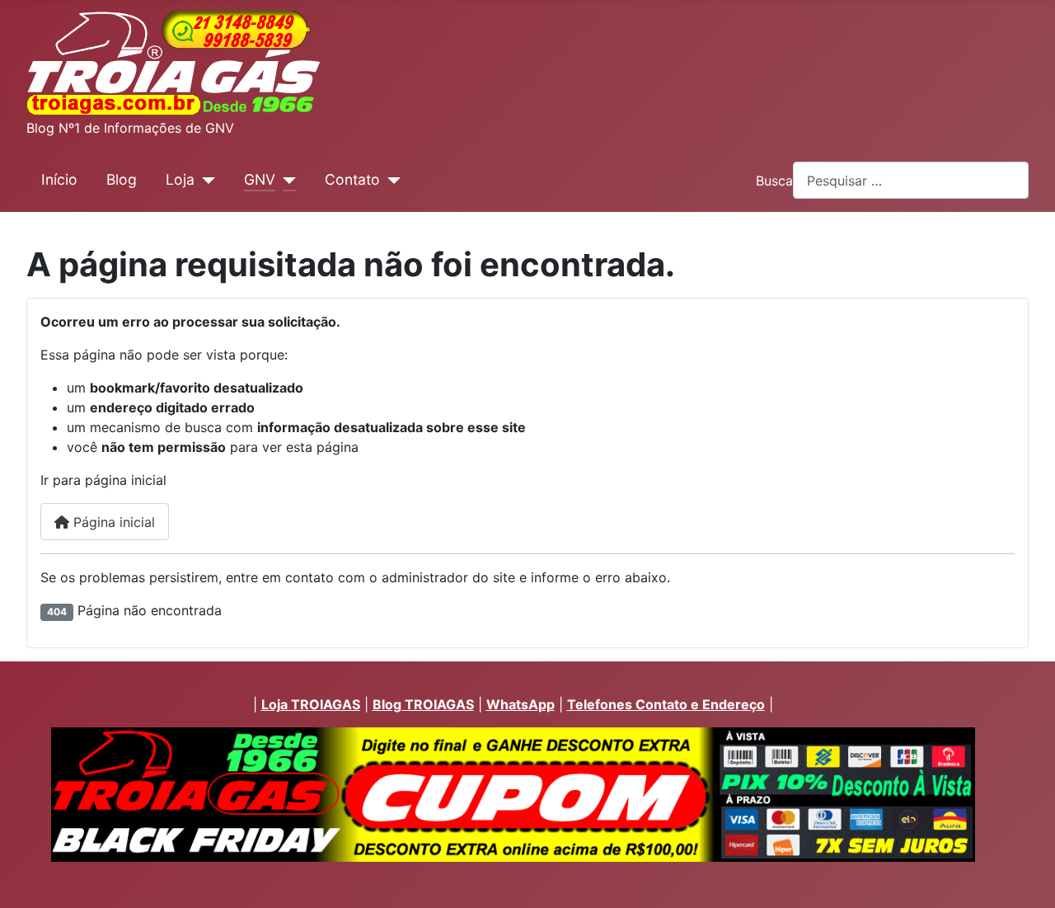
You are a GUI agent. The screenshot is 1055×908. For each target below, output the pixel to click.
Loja (180, 179)
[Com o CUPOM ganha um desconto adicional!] (512, 794)
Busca (774, 180)
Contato (352, 179)
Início (59, 179)
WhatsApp (520, 704)
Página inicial (112, 522)
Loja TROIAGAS (310, 704)
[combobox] (911, 180)
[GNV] (285, 180)
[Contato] (390, 180)
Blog (121, 179)
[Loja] (205, 180)
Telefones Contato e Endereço (666, 704)
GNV (259, 179)
